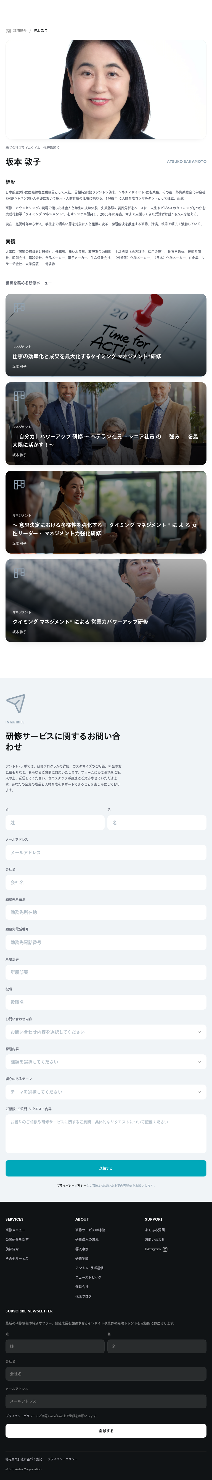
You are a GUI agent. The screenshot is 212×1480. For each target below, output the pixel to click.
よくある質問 (155, 1230)
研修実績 (82, 1258)
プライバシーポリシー (21, 1416)
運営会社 (82, 1286)
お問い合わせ (155, 1239)
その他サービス (17, 1258)
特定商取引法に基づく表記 (24, 1459)
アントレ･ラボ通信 (89, 1268)
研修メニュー (15, 1230)
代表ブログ (83, 1296)
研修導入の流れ (87, 1239)
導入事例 (82, 1249)
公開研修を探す (17, 1239)
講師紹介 (19, 30)
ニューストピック (88, 1277)
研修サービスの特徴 (90, 1230)
